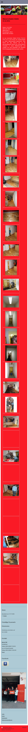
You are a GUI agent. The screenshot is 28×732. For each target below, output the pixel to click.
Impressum (4, 718)
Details (5, 615)
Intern (3, 716)
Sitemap (10, 727)
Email (3, 652)
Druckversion (5, 727)
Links (3, 714)
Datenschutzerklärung (7, 720)
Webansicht (24, 727)
